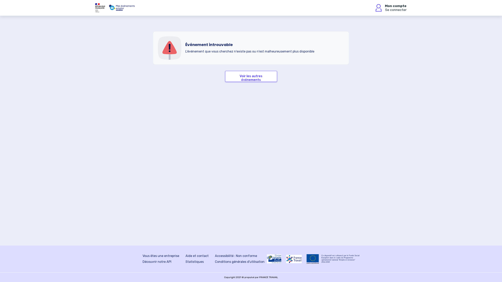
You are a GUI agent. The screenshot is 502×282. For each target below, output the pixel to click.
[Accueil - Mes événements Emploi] (122, 8)
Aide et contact (197, 256)
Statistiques (195, 262)
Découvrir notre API (157, 262)
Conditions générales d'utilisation (240, 262)
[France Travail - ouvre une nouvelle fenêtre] (294, 259)
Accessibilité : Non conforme (236, 256)
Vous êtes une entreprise (161, 256)
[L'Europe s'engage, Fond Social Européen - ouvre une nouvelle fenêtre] (274, 258)
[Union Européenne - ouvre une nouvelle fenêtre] (312, 259)
